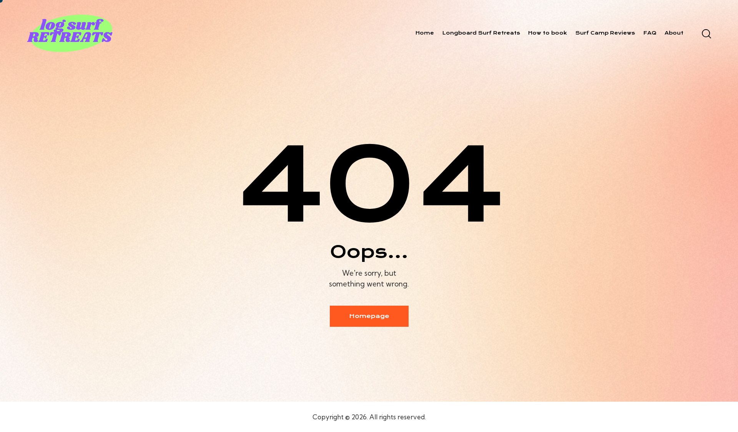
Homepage (369, 316)
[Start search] (706, 34)
